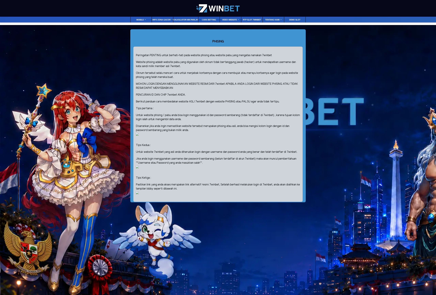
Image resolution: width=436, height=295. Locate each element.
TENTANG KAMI (272, 20)
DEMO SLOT (294, 20)
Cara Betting (209, 20)
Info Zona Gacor (161, 20)
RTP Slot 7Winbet (252, 20)
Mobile (140, 20)
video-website (229, 20)
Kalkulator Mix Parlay (185, 20)
